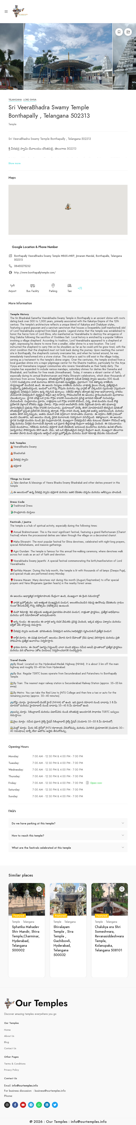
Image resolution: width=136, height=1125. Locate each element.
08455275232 (22, 266)
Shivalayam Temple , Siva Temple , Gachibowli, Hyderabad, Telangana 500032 (63, 941)
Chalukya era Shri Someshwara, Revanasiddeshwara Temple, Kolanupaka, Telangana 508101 (109, 939)
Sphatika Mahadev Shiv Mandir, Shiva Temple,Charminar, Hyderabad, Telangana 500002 (25, 939)
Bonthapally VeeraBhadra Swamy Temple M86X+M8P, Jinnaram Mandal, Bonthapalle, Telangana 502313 (68, 258)
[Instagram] (7, 1105)
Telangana (15, 99)
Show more (14, 163)
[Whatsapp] (39, 1105)
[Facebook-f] (15, 1105)
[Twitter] (55, 1105)
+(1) (80, 288)
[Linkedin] (47, 1105)
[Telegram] (31, 1105)
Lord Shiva (29, 99)
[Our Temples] (20, 11)
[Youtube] (23, 1105)
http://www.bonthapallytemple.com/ (35, 272)
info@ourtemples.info (25, 1086)
